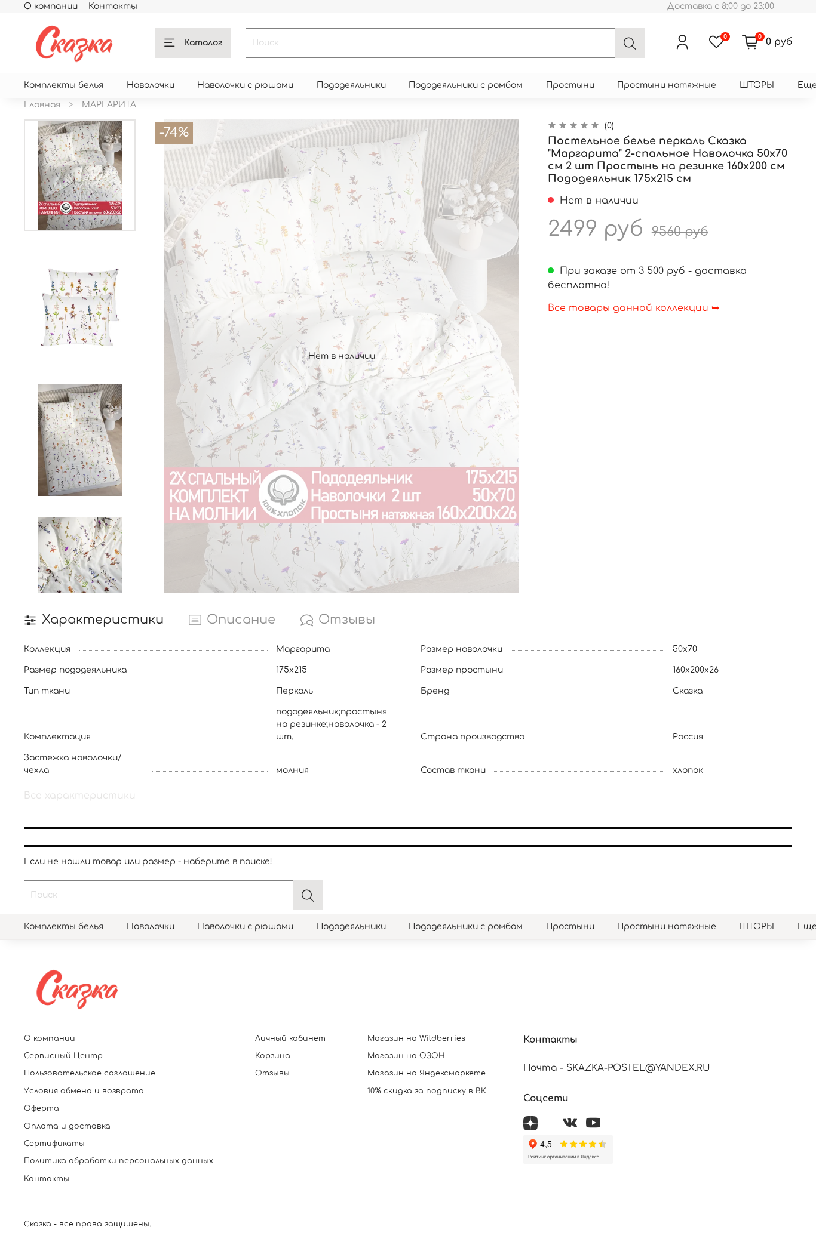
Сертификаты (54, 1143)
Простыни (570, 85)
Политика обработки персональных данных (118, 1161)
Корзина (272, 1056)
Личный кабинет (290, 1038)
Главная (42, 104)
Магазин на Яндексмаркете (426, 1073)
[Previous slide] (173, 355)
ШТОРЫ (757, 85)
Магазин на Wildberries (416, 1038)
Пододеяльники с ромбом (466, 85)
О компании (51, 6)
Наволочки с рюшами (245, 85)
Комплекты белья (63, 85)
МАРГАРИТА (109, 104)
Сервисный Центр (63, 1056)
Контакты (112, 6)
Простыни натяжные (666, 85)
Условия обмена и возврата (84, 1091)
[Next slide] (79, 578)
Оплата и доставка (67, 1126)
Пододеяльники (351, 85)
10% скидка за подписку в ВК (426, 1091)
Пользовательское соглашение (89, 1073)
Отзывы (272, 1073)
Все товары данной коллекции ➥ (633, 308)
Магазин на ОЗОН (406, 1056)
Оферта (41, 1108)
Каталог (203, 42)
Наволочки (150, 85)
